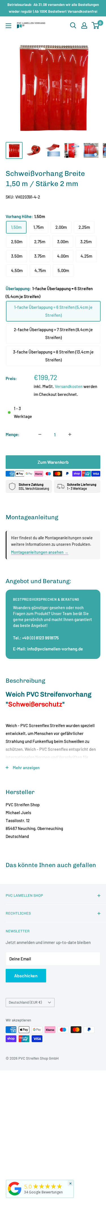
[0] (95, 25)
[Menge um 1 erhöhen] (70, 434)
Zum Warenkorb (53, 462)
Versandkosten (69, 386)
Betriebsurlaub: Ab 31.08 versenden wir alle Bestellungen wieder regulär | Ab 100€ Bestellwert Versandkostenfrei (53, 8)
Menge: (12, 434)
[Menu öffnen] (8, 25)
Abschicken (26, 975)
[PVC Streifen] (15, 1195)
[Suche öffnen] (73, 25)
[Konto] (84, 25)
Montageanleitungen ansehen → (39, 552)
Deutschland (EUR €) (25, 1002)
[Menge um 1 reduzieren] (40, 434)
